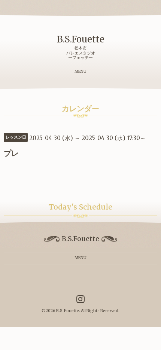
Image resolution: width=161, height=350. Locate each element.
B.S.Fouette (80, 39)
